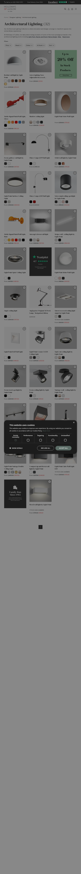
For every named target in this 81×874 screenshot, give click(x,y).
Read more (46, 431)
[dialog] (40, 437)
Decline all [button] (45, 448)
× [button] (73, 422)
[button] (15, 448)
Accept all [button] (63, 448)
